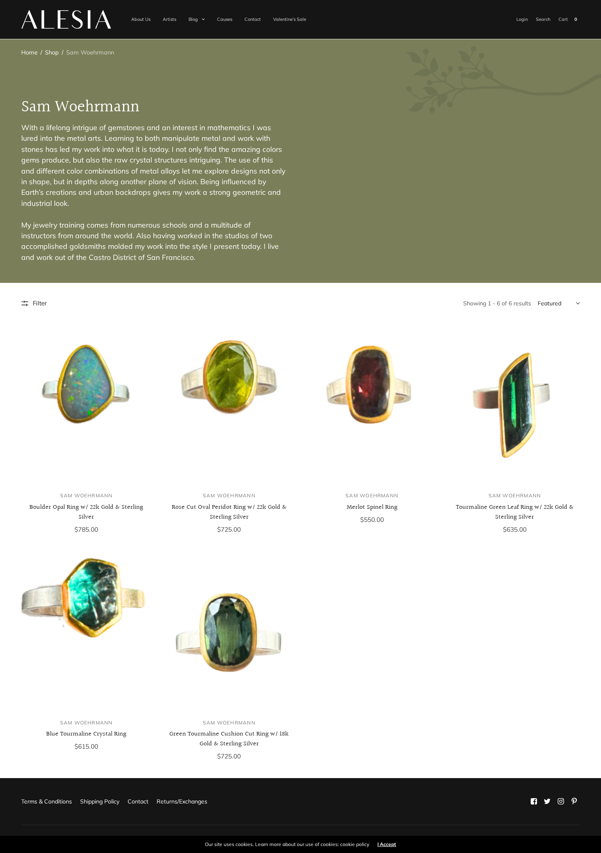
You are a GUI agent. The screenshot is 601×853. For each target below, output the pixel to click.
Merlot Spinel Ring (372, 507)
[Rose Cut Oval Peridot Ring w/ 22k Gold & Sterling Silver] (229, 403)
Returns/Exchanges (182, 801)
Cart (563, 19)
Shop (52, 52)
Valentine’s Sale (289, 19)
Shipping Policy (99, 801)
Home (29, 52)
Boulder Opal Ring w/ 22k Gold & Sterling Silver (86, 512)
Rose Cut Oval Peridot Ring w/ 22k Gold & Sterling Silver (229, 512)
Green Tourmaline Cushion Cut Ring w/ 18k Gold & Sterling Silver (229, 739)
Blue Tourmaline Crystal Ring (86, 734)
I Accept (386, 844)
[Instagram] (560, 801)
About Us (140, 19)
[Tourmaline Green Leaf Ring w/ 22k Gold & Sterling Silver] (514, 403)
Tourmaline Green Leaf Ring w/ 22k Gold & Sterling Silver (515, 512)
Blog (193, 19)
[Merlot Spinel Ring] (372, 403)
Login (522, 19)
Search (543, 19)
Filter (40, 303)
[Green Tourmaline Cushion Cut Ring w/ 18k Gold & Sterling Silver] (229, 630)
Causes (224, 19)
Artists (169, 19)
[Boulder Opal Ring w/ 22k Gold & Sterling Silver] (86, 403)
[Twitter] (547, 801)
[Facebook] (533, 801)
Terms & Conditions (46, 801)
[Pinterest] (574, 801)
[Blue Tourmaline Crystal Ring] (86, 630)
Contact (252, 19)
